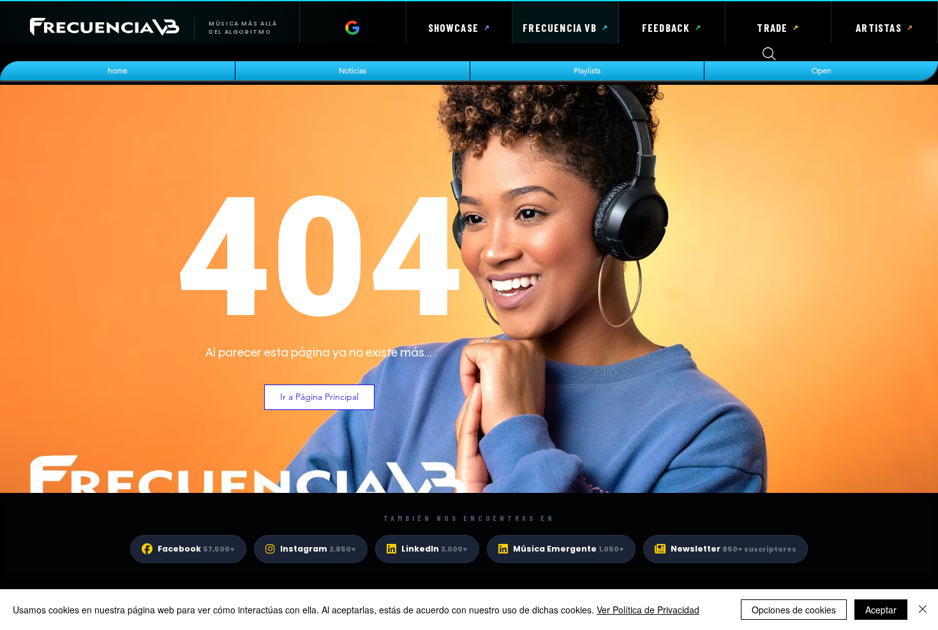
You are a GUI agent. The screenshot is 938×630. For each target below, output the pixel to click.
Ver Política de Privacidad (648, 609)
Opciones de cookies (794, 609)
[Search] (769, 53)
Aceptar (881, 609)
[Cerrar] (922, 609)
